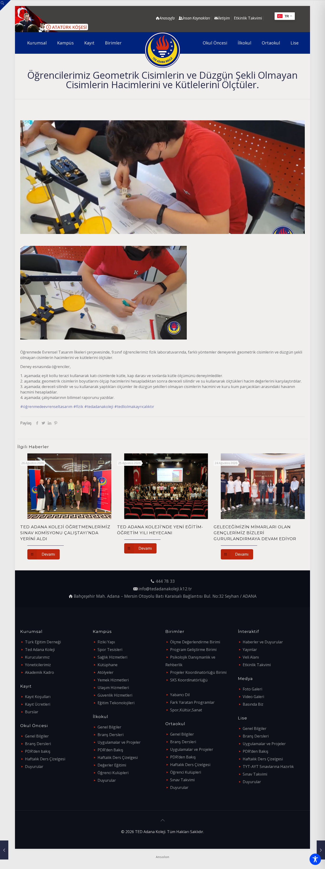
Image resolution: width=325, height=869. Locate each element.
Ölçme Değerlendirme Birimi (195, 642)
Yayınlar (250, 649)
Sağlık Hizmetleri (112, 657)
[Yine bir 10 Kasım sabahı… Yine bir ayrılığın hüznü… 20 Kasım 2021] (4, 849)
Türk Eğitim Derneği (43, 642)
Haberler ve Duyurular (263, 642)
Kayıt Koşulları (37, 696)
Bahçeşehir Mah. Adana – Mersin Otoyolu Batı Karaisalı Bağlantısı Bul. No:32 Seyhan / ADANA (165, 596)
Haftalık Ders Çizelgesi (45, 759)
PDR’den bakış (37, 751)
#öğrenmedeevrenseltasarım (46, 406)
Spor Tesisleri (110, 649)
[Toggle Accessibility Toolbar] (315, 859)
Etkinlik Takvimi (248, 18)
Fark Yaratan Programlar (192, 702)
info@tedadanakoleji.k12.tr (165, 589)
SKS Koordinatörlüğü (188, 680)
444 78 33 (165, 581)
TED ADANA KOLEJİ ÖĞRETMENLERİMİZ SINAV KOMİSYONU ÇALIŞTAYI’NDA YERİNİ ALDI (65, 532)
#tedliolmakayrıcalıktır (134, 406)
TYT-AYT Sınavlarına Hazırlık (268, 766)
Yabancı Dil (180, 694)
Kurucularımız (37, 657)
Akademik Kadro (39, 672)
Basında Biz (253, 704)
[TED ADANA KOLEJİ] (162, 50)
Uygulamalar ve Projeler (119, 742)
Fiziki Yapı (106, 642)
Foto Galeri (252, 689)
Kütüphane (108, 664)
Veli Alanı (251, 657)
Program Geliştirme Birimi (193, 649)
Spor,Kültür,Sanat (186, 710)
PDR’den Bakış (110, 749)
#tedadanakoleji (98, 406)
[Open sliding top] (5, 5)
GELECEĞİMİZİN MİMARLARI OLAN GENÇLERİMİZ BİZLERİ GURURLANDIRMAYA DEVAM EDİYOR (255, 532)
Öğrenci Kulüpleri (113, 772)
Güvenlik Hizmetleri (115, 695)
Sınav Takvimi (182, 779)
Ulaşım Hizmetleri (113, 687)
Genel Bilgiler (37, 736)
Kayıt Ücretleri (37, 704)
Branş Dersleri (38, 743)
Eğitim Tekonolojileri (116, 702)
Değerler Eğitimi (112, 765)
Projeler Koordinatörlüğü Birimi (198, 672)
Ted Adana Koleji (40, 649)
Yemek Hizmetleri (113, 680)
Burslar (31, 711)
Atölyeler (105, 672)
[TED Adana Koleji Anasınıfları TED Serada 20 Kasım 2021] (321, 849)
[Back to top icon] (162, 820)
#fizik (78, 406)
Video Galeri (253, 696)
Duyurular (34, 766)
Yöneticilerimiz (38, 664)
